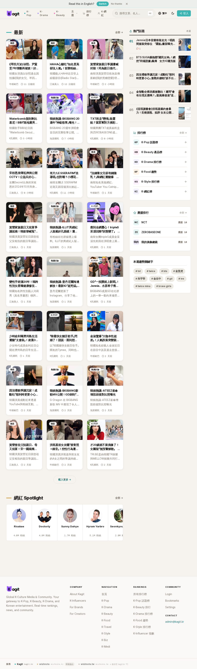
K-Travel (106, 626)
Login (168, 594)
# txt (138, 271)
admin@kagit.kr (174, 621)
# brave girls (163, 286)
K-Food (106, 620)
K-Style (106, 633)
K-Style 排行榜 (147, 181)
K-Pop (29, 13)
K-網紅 (103, 13)
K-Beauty (60, 13)
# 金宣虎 (178, 271)
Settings (170, 607)
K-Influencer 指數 (143, 633)
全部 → (119, 32)
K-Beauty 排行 (142, 607)
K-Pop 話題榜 (146, 142)
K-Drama (44, 13)
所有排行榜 (140, 594)
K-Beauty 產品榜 (148, 152)
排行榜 (88, 13)
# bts (164, 271)
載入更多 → (64, 479)
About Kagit (77, 594)
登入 (186, 13)
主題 (72, 13)
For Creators (77, 613)
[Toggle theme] (173, 13)
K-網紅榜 (143, 191)
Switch (102, 4)
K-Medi (106, 646)
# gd (169, 278)
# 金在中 (156, 278)
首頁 (104, 594)
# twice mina (143, 286)
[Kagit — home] (13, 13)
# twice (151, 271)
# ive (181, 278)
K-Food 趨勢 (146, 171)
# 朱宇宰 (140, 278)
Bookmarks (172, 600)
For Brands (76, 607)
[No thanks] (126, 3)
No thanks (116, 4)
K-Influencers (78, 600)
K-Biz (105, 640)
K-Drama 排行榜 (148, 161)
